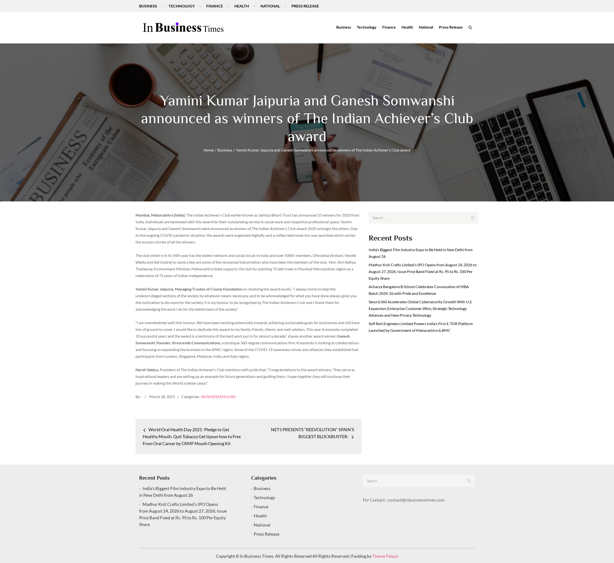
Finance (214, 6)
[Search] (470, 27)
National (270, 6)
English (228, 396)
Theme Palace (385, 556)
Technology (182, 6)
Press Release (305, 6)
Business (148, 6)
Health (241, 6)
